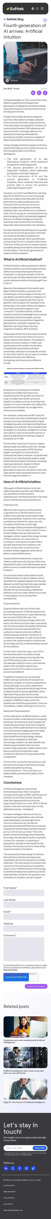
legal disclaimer (10, 1191)
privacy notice (9, 1185)
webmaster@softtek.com (13, 1210)
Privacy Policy (10, 970)
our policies (8, 1204)
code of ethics (9, 1198)
